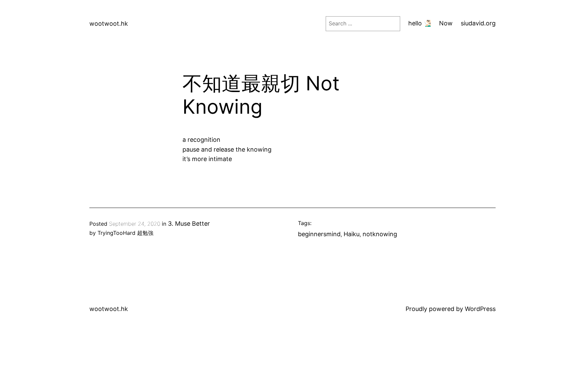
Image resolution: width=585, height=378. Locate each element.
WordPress (480, 308)
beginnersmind (319, 234)
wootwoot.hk (108, 23)
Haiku (352, 234)
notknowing (380, 234)
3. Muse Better (189, 223)
